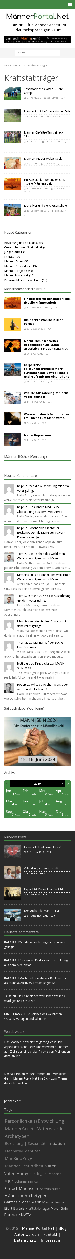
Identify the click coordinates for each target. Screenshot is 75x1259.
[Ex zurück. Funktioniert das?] (12, 851)
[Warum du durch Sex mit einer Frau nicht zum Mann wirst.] (12, 418)
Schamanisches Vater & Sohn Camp (44, 91)
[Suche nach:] (37, 53)
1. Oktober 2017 (35, 116)
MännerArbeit (20, 1128)
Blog (63, 1228)
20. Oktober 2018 (36, 328)
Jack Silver (52, 97)
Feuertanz (12, 1214)
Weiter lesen (13, 1101)
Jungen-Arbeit (13, 252)
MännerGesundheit (24, 1166)
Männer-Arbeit (14, 261)
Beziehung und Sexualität (21, 243)
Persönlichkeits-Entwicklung (22, 280)
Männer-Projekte (15, 271)
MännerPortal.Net (16, 275)
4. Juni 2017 (33, 422)
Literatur (10, 257)
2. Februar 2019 (35, 852)
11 (53, 328)
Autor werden (26, 1234)
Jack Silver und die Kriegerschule (45, 205)
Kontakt (50, 1234)
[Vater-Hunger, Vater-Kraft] (12, 872)
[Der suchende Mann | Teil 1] (12, 915)
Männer (55, 1173)
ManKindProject (20, 1158)
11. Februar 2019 (36, 401)
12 (28, 192)
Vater (50, 1166)
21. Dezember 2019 (37, 915)
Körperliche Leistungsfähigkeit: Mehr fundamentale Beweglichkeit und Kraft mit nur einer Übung (46, 370)
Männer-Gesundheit (17, 266)
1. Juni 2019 (33, 440)
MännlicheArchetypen (26, 1195)
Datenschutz (25, 1240)
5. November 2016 (37, 894)
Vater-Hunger (17, 1173)
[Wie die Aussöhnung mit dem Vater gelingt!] (12, 397)
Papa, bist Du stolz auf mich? (43, 889)
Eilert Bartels (14, 1208)
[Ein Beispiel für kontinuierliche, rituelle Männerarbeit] (12, 303)
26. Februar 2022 (36, 381)
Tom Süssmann (53, 141)
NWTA (26, 1214)
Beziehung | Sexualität (25, 1143)
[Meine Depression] (12, 439)
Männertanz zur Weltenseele (43, 158)
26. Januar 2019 (35, 353)
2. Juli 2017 (32, 163)
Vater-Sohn (60, 1208)
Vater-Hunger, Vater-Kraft (41, 868)
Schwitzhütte (50, 1188)
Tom (20, 554)
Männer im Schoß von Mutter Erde (47, 111)
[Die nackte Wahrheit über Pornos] (12, 324)
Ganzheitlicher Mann (22, 1201)
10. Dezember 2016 (37, 188)
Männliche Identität (22, 1150)
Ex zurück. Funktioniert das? (42, 847)
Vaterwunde (50, 1128)
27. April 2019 (34, 97)
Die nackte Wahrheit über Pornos (43, 322)
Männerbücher (54, 1202)
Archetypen (17, 1136)
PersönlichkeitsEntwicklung (34, 1121)
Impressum (51, 1240)
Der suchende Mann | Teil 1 (43, 911)
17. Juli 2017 (33, 141)
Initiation (56, 1143)
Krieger (39, 1173)
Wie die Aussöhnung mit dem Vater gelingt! (46, 395)
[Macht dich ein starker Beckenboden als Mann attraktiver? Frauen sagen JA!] (12, 345)
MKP (8, 1181)
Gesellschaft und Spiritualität (23, 247)
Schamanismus (26, 1181)
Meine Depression (37, 435)
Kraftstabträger (37, 1208)
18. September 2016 (38, 210)
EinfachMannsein (21, 1188)
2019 (37, 783)
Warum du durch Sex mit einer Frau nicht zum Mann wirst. (46, 416)
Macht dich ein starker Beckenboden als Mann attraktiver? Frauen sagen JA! (46, 344)
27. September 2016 (38, 873)
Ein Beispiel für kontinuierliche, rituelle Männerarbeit (44, 181)
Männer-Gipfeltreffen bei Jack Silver (43, 134)
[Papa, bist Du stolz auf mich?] (12, 893)
